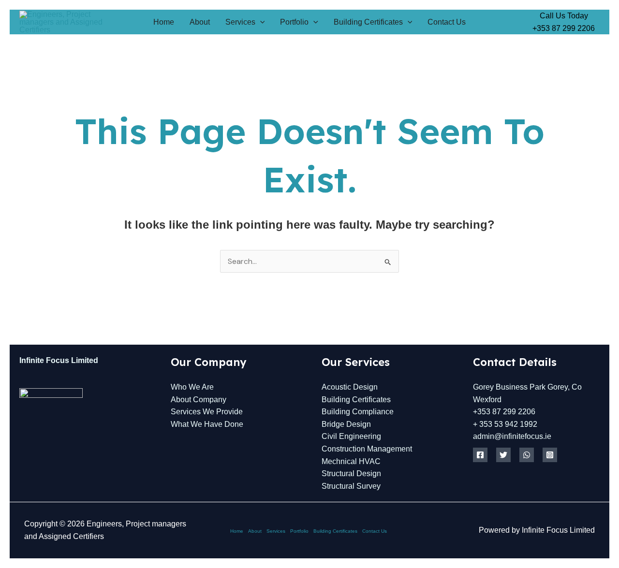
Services (240, 22)
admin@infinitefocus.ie (512, 436)
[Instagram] (550, 455)
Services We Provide (207, 412)
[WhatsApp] (526, 455)
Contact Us (446, 22)
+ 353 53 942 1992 (505, 424)
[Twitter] (503, 455)
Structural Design (351, 473)
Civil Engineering (351, 436)
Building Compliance (358, 412)
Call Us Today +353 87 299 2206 (563, 22)
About (200, 22)
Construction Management (367, 449)
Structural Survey (351, 486)
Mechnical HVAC (351, 461)
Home (163, 22)
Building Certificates (368, 22)
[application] (260, 22)
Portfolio (294, 22)
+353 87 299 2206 (504, 412)
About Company (198, 399)
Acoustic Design (350, 387)
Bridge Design (346, 424)
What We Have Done (207, 424)
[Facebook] (480, 455)
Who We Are (192, 387)
